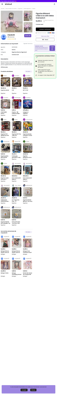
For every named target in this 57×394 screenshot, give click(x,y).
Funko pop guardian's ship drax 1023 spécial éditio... (16, 156)
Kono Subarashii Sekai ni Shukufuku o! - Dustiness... (16, 178)
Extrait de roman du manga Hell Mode (27, 273)
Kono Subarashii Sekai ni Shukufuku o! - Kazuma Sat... (27, 178)
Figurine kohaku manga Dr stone (27, 134)
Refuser (33, 390)
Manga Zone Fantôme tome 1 (27, 251)
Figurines (20, 8)
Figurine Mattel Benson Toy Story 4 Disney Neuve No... (27, 200)
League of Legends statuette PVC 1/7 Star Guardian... (27, 112)
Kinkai (8, 4)
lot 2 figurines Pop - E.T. (15, 200)
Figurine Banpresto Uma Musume (27, 156)
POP (13, 90)
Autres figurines (27, 8)
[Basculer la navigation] (2, 4)
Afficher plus (4, 67)
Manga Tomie (4, 273)
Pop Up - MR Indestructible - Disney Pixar (16, 112)
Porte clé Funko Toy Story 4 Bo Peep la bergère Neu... (16, 222)
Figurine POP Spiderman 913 (5, 134)
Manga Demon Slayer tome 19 (16, 251)
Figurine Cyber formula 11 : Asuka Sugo (5, 178)
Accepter (24, 390)
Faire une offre (45, 36)
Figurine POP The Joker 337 (16, 134)
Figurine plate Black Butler (4, 156)
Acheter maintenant (45, 29)
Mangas (3, 254)
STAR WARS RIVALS (4, 112)
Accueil (2, 8)
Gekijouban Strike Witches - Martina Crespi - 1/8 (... (5, 200)
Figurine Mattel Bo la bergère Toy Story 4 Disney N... (5, 222)
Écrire (27, 35)
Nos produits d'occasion (11, 8)
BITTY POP (25, 90)
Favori (46, 39)
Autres (33, 8)
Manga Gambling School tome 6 (16, 273)
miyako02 (11, 35)
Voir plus (28, 71)
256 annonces (11, 37)
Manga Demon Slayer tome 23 (5, 251)
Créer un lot (52, 48)
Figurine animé (5, 90)
